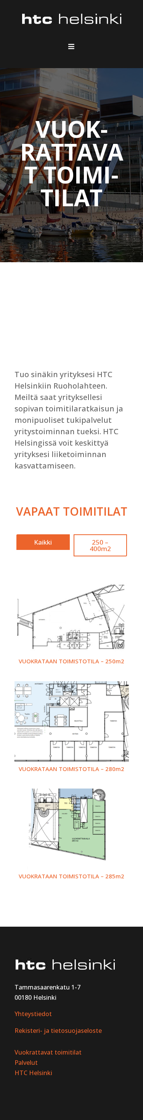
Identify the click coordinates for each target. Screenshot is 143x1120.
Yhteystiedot (33, 1014)
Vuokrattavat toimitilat (48, 1052)
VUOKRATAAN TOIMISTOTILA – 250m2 (71, 661)
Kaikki (43, 542)
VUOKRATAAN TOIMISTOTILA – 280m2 (71, 769)
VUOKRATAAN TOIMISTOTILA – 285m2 (71, 876)
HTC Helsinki (33, 1073)
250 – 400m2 (100, 545)
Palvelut (26, 1062)
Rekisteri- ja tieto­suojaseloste (58, 1030)
